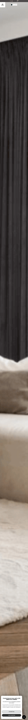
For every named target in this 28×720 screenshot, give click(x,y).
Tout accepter (11, 715)
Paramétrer (11, 711)
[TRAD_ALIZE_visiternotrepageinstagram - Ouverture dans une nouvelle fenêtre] (12, 1)
